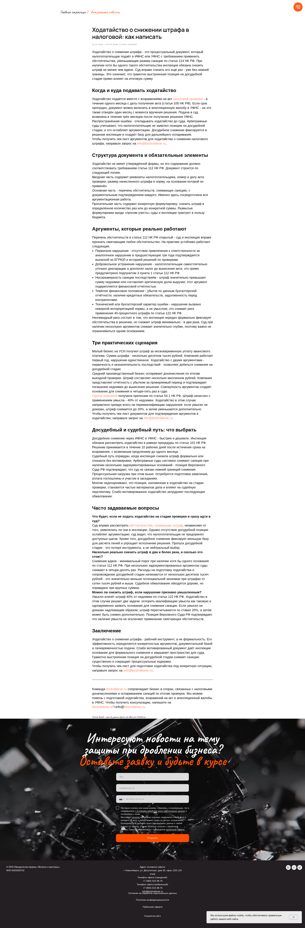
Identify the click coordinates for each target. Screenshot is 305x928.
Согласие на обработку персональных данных (152, 893)
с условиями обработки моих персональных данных (160, 811)
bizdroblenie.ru (116, 689)
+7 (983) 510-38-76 (153, 888)
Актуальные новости (105, 12)
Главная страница (73, 12)
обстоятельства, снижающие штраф (156, 525)
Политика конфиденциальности (152, 900)
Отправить (152, 838)
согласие (136, 817)
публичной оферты (175, 829)
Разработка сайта (152, 916)
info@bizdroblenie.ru (151, 143)
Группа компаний (104, 396)
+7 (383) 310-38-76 (153, 881)
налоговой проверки (188, 99)
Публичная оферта (153, 907)
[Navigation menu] (298, 7)
